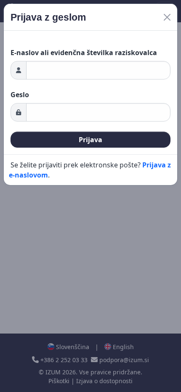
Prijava (90, 139)
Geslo (20, 94)
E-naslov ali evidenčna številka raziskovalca (84, 52)
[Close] (167, 17)
